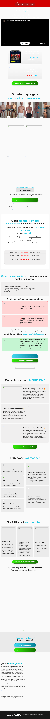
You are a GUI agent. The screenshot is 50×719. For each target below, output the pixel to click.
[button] (25, 190)
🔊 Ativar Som (25, 43)
